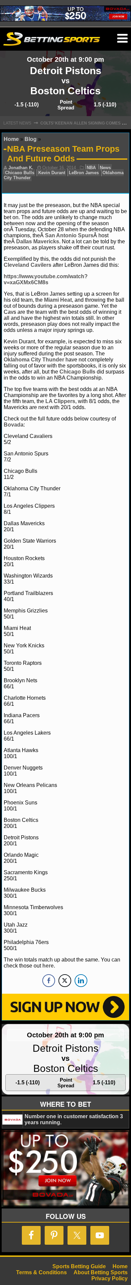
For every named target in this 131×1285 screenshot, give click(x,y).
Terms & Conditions (41, 1272)
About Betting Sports (101, 1272)
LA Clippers (60, 401)
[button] (122, 38)
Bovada (14, 425)
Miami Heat (58, 300)
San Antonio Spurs (69, 235)
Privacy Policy (109, 1278)
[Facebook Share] (48, 980)
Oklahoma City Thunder (34, 359)
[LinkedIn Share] (81, 980)
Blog (31, 139)
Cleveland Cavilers (27, 265)
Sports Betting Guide (79, 1266)
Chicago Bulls (19, 172)
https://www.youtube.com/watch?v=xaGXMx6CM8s (46, 279)
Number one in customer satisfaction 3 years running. (74, 1119)
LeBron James (84, 172)
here (48, 966)
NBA (91, 167)
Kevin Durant (51, 172)
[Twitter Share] (64, 980)
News (105, 167)
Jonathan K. (20, 167)
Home (11, 139)
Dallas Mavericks (37, 241)
